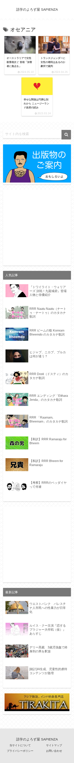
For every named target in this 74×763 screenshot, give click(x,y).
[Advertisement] (37, 227)
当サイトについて (20, 745)
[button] (66, 134)
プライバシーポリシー (20, 750)
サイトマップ (54, 745)
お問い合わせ (54, 750)
